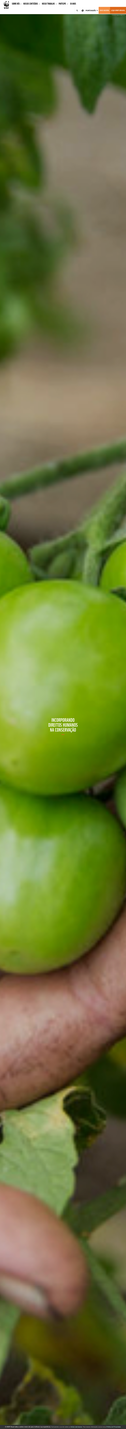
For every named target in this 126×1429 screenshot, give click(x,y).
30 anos (73, 3)
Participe (62, 3)
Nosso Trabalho (48, 3)
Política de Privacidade (114, 1427)
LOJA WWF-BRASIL (118, 10)
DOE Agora (104, 10)
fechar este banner (76, 1427)
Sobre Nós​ (16, 3)
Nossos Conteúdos (30, 3)
